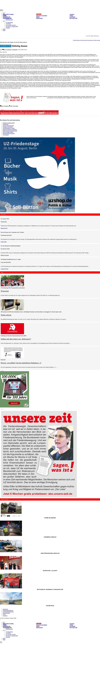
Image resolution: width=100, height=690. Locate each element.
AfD (11, 106)
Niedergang (5, 124)
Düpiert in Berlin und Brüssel (10, 129)
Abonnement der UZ (42, 97)
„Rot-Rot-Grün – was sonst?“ (50, 570)
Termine (5, 15)
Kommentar (15, 49)
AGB (4, 614)
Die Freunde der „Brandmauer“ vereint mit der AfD (50, 589)
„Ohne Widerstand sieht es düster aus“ (50, 553)
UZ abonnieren (9, 22)
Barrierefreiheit (6, 613)
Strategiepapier (9, 19)
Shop (4, 29)
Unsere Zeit (88, 35)
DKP (4, 30)
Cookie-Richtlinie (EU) (8, 611)
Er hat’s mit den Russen (8, 125)
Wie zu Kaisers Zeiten (8, 132)
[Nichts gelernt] (12, 309)
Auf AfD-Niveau (50, 605)
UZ (4, 13)
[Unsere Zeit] (18, 9)
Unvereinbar (6, 134)
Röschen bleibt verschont (9, 133)
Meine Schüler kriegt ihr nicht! (10, 130)
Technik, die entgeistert (50, 517)
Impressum (5, 609)
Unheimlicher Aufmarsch (50, 537)
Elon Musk (15, 106)
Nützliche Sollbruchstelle (8, 123)
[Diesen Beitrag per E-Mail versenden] (80, 40)
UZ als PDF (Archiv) (11, 25)
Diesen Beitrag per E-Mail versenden (93, 40)
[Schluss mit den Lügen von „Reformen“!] (12, 333)
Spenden (8, 27)
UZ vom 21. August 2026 (12, 26)
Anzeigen (5, 615)
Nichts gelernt (6, 315)
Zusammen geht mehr (6, 235)
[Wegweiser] (12, 285)
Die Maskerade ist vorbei (8, 128)
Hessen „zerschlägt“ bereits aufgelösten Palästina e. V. (21, 363)
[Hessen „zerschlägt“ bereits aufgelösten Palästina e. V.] (12, 357)
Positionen (8, 49)
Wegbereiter (4, 221)
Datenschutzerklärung (8, 610)
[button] (0, 619)
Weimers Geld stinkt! (8, 126)
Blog (4, 14)
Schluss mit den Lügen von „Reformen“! (16, 339)
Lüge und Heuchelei (6, 262)
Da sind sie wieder (5, 248)
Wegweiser (5, 291)
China (7, 18)
